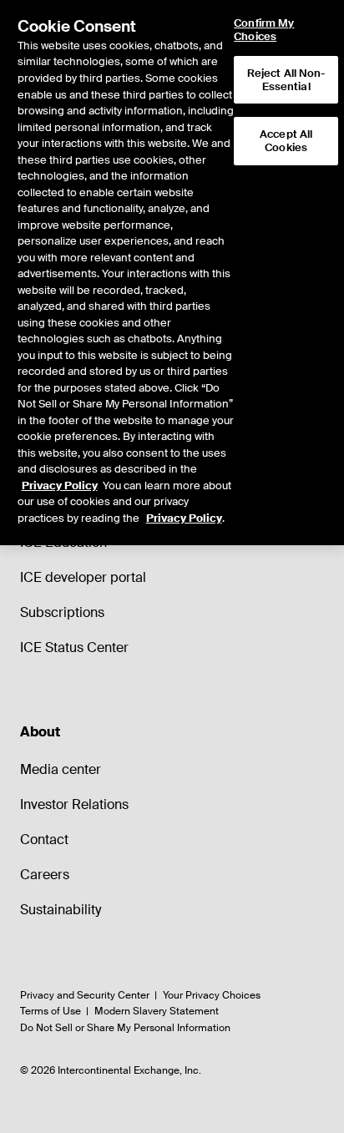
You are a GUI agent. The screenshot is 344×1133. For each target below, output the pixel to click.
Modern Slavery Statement (156, 1011)
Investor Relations (74, 804)
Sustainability (60, 909)
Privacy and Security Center (84, 995)
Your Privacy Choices (212, 995)
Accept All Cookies (286, 140)
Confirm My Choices (264, 30)
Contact (44, 839)
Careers (44, 874)
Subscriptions (62, 612)
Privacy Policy (60, 485)
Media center (60, 769)
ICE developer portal (83, 577)
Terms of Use (50, 1011)
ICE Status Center (74, 647)
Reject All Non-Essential (286, 80)
